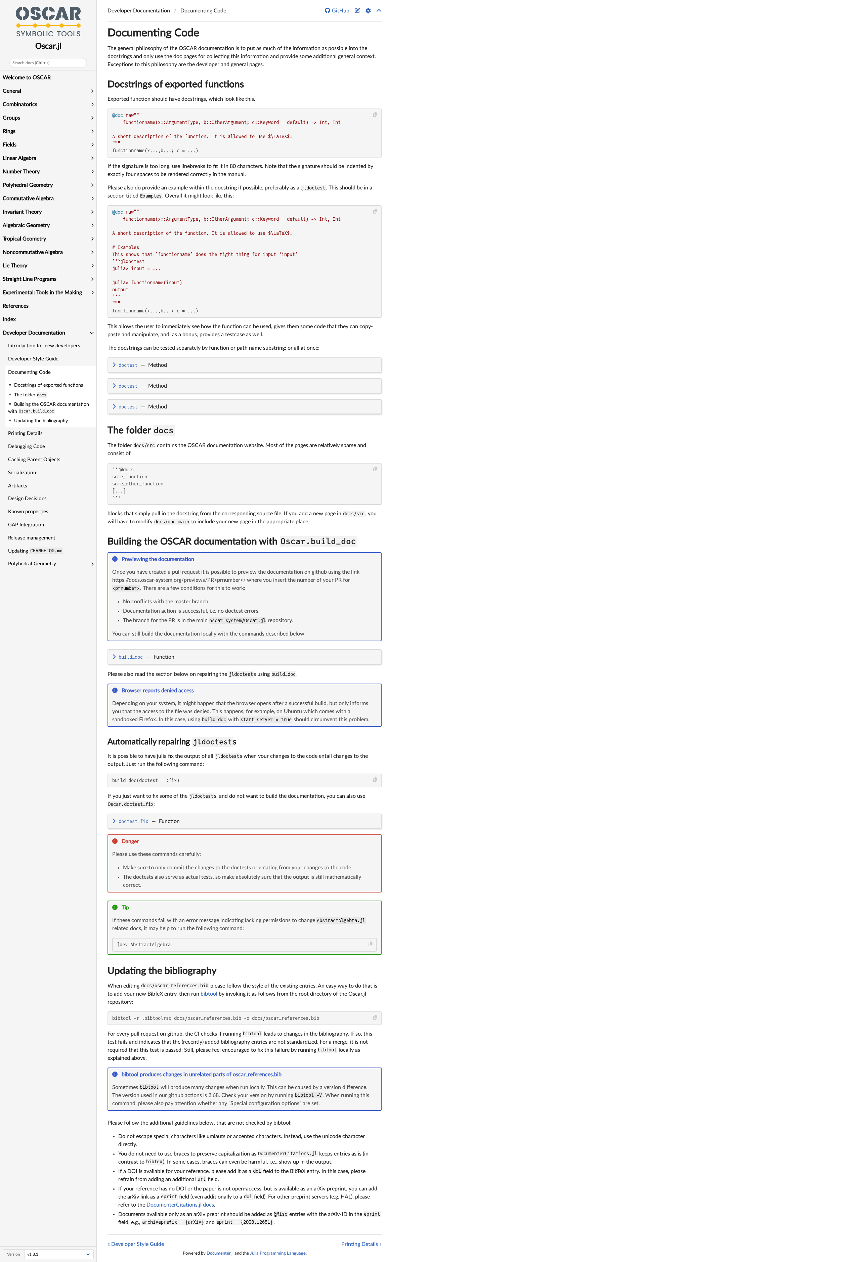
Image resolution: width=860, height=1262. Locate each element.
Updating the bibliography (162, 970)
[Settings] (368, 10)
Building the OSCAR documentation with (232, 541)
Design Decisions (27, 498)
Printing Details (25, 433)
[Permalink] (198, 560)
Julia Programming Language (278, 1253)
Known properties (28, 511)
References (16, 306)
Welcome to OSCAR (27, 77)
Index (9, 319)
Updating (35, 551)
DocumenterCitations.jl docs (180, 1205)
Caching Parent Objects (34, 459)
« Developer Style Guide (136, 1244)
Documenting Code (29, 372)
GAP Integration (26, 524)
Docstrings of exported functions (176, 84)
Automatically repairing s (172, 742)
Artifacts (17, 485)
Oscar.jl (48, 46)
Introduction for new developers (44, 345)
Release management (31, 537)
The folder (141, 430)
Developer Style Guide (33, 358)
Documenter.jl (220, 1253)
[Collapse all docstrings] (379, 10)
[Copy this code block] (375, 114)
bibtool (209, 994)
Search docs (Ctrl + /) (30, 63)
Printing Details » (361, 1244)
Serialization (22, 472)
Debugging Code (26, 446)
